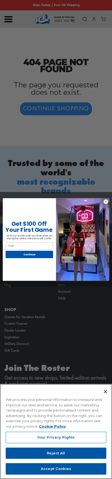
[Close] (105, 392)
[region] (56, 431)
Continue (29, 254)
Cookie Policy (52, 426)
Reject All (56, 453)
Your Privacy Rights (56, 437)
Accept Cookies (56, 468)
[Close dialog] (105, 201)
